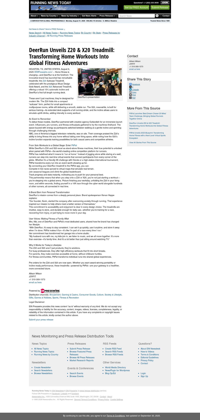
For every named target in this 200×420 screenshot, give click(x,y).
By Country (86, 32)
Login (143, 373)
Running (70, 32)
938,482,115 (90, 21)
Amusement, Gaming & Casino (63, 294)
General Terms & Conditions (85, 399)
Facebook (56, 393)
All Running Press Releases (60, 35)
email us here (35, 282)
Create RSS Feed (113, 348)
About (34, 16)
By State (97, 32)
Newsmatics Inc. (38, 396)
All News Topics (50, 32)
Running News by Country (46, 354)
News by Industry (69, 16)
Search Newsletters (43, 370)
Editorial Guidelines (150, 357)
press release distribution (90, 390)
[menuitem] (48, 351)
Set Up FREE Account (136, 7)
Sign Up (144, 376)
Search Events (76, 373)
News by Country (49, 16)
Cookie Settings (116, 399)
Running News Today (50, 2)
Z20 (44, 80)
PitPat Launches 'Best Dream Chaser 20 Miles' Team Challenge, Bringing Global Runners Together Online (147, 116)
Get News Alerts (89, 16)
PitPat (74, 145)
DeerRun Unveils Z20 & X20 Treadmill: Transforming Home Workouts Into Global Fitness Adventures (148, 126)
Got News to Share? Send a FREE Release (47, 29)
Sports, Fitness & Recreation (65, 297)
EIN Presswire (71, 390)
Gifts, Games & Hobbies (40, 297)
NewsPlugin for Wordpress (117, 370)
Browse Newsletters (43, 373)
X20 (50, 86)
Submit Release (160, 7)
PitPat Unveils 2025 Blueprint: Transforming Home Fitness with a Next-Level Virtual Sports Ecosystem (147, 135)
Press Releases (107, 16)
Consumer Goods (87, 294)
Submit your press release (41, 319)
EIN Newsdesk (58, 390)
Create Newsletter (42, 367)
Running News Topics (44, 351)
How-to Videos (147, 351)
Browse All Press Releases (82, 357)
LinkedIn (64, 393)
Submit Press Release (80, 348)
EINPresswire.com (43, 71)
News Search (35, 32)
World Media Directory (115, 367)
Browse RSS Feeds (114, 354)
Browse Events (76, 376)
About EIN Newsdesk (150, 348)
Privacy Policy (147, 360)
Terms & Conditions (150, 354)
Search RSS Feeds (114, 351)
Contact (166, 16)
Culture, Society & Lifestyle (109, 294)
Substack (75, 393)
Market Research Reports (82, 360)
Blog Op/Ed (110, 373)
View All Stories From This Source (142, 142)
